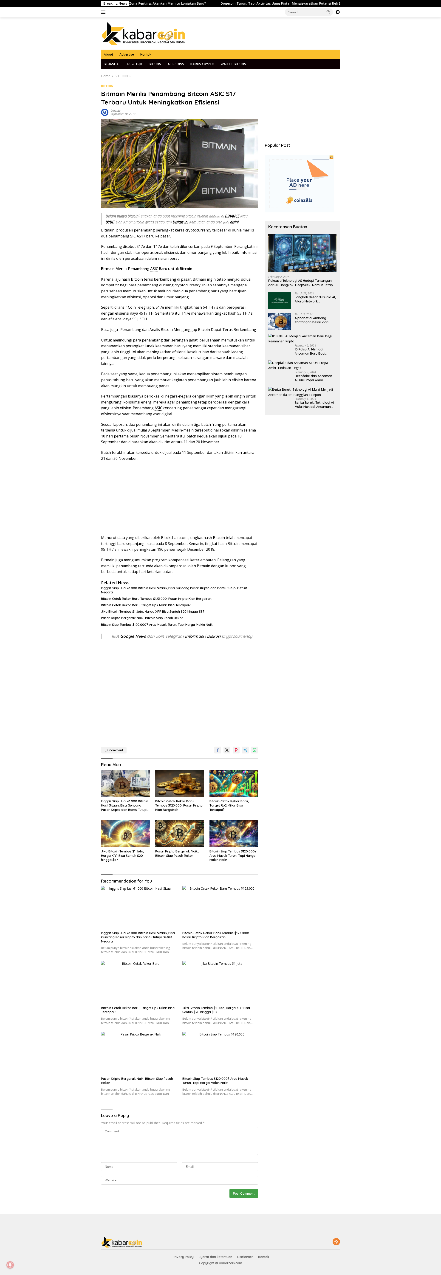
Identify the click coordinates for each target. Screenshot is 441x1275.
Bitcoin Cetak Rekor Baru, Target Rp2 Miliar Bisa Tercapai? (146, 605)
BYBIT (110, 222)
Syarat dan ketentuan (215, 1257)
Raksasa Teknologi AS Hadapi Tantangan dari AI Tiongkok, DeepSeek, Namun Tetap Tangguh (300, 283)
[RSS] (336, 1242)
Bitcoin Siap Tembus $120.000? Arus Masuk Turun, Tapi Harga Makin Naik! (157, 625)
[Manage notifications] (10, 1265)
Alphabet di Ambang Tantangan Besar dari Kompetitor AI (311, 320)
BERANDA (111, 64)
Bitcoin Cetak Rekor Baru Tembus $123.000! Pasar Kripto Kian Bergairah (156, 599)
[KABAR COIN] (143, 33)
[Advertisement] (179, 498)
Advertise (126, 54)
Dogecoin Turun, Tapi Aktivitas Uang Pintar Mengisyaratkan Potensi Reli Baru (241, 3)
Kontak (145, 54)
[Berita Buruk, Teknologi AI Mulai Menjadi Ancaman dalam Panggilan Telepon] (302, 392)
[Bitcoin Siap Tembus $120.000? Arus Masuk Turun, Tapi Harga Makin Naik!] (233, 833)
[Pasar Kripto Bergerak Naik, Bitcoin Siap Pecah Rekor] (179, 833)
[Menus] (104, 12)
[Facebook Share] (217, 750)
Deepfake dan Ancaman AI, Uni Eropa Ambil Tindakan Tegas (313, 378)
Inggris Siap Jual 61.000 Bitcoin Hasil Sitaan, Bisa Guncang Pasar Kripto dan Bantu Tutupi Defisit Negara (174, 590)
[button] (328, 12)
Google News (133, 636)
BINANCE (232, 216)
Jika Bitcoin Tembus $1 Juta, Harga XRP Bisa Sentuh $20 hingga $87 (152, 611)
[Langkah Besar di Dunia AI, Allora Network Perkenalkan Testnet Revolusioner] (279, 300)
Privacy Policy (183, 1257)
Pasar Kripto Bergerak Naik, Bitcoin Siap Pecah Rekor (142, 618)
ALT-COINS (176, 64)
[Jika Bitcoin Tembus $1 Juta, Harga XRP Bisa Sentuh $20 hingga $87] (125, 833)
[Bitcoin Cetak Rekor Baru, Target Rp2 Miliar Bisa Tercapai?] (233, 783)
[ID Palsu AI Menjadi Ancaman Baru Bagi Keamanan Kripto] (302, 339)
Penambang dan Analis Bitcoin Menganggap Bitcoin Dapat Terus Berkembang (188, 329)
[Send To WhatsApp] (254, 750)
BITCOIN (155, 64)
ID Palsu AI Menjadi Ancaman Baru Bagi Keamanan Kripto (310, 351)
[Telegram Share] (245, 750)
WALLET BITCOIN (233, 64)
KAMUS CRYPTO (202, 64)
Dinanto (116, 111)
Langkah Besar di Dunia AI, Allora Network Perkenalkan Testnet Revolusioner (315, 299)
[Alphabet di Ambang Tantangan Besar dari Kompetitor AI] (279, 321)
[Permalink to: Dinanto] (104, 112)
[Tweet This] (226, 750)
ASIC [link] (154, 268)
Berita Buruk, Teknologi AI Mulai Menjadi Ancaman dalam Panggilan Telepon (314, 405)
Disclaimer (245, 1257)
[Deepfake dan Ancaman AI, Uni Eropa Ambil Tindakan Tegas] (302, 365)
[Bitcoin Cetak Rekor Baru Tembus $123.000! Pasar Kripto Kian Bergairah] (179, 783)
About (108, 54)
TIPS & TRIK (133, 64)
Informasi (194, 636)
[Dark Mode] (337, 12)
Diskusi (213, 636)
